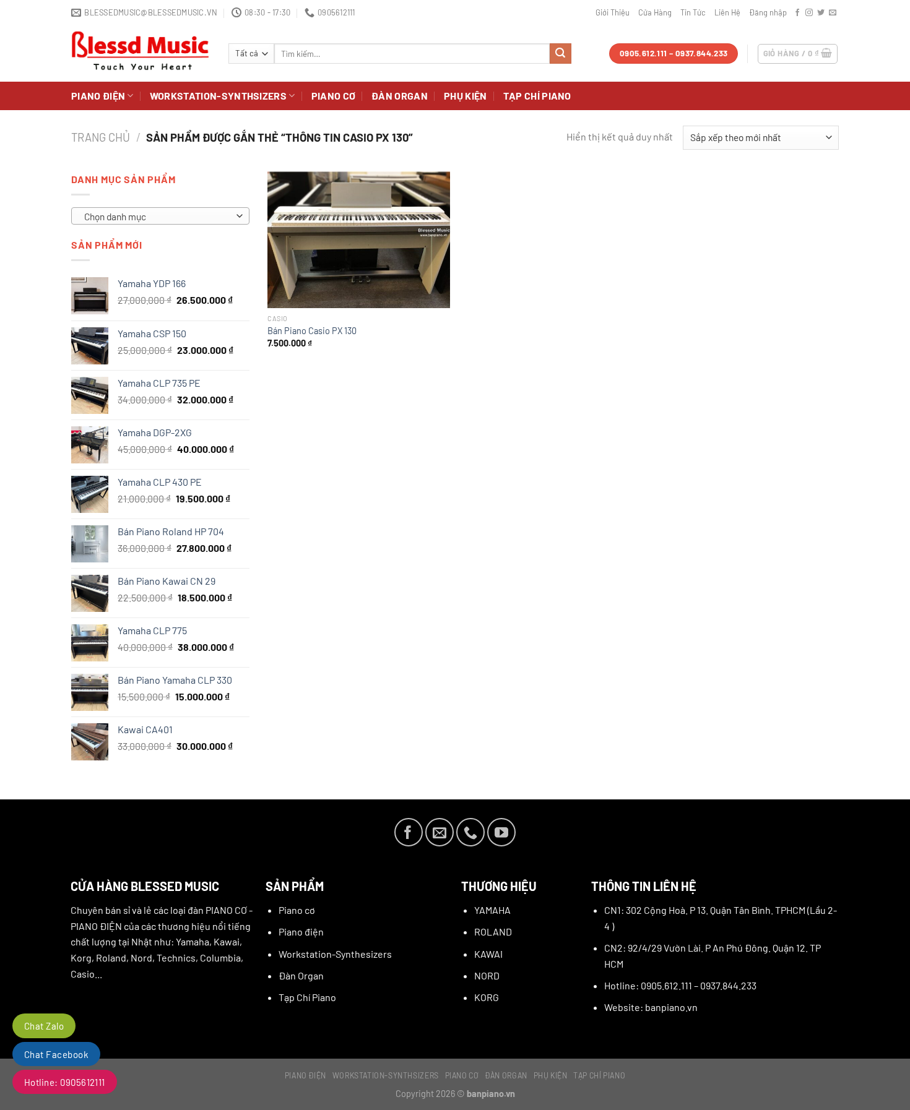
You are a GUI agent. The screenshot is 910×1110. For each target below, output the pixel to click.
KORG (486, 997)
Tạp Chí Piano (537, 95)
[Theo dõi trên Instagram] (809, 13)
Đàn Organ (399, 95)
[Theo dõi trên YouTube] (501, 832)
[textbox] (157, 216)
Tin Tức (693, 12)
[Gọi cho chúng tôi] (470, 832)
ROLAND (493, 931)
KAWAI (488, 954)
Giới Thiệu (613, 12)
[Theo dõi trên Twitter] (821, 13)
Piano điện (98, 95)
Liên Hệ (727, 12)
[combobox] (160, 216)
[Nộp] (560, 53)
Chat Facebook (56, 1054)
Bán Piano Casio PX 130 (312, 330)
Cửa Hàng (655, 12)
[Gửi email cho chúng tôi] (832, 13)
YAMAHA (492, 910)
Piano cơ (333, 95)
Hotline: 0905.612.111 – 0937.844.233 (680, 985)
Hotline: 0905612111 (64, 1082)
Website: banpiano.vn (651, 1007)
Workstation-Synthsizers (218, 95)
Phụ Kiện (465, 95)
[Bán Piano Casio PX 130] (358, 239)
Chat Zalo (44, 1025)
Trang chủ (100, 137)
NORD (487, 975)
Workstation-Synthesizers (335, 954)
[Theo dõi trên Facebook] (797, 13)
